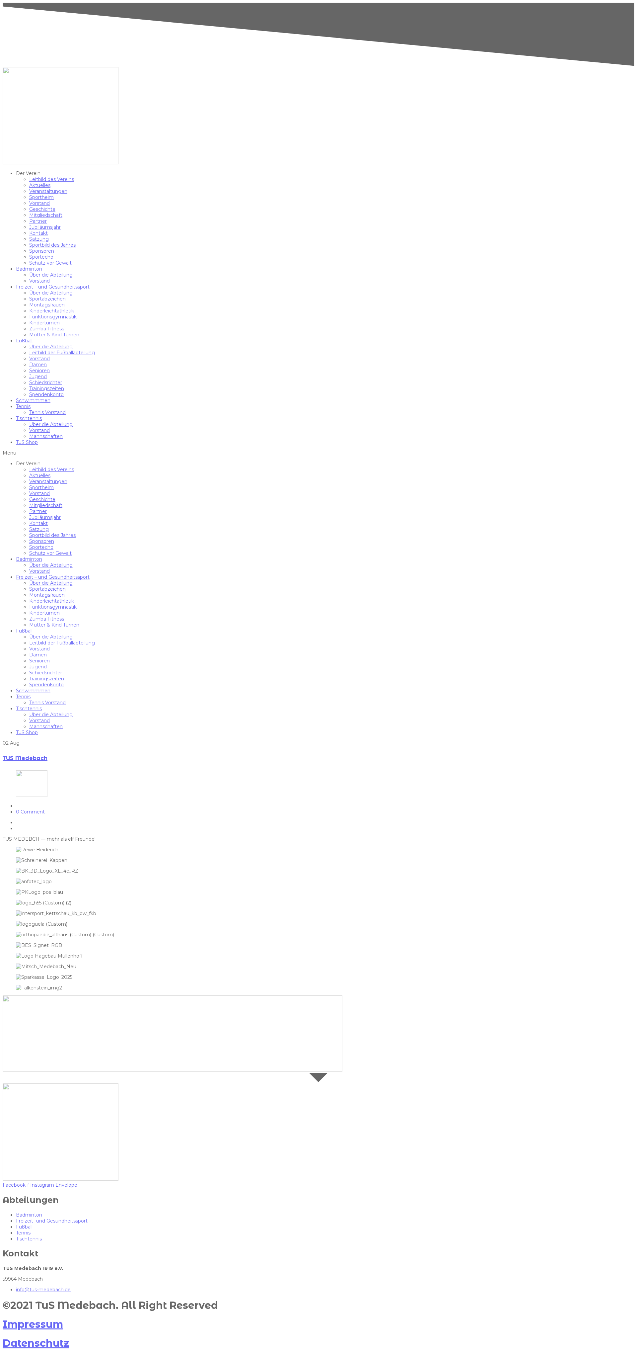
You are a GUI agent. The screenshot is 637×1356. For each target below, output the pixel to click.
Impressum (33, 1324)
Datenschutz (36, 1343)
